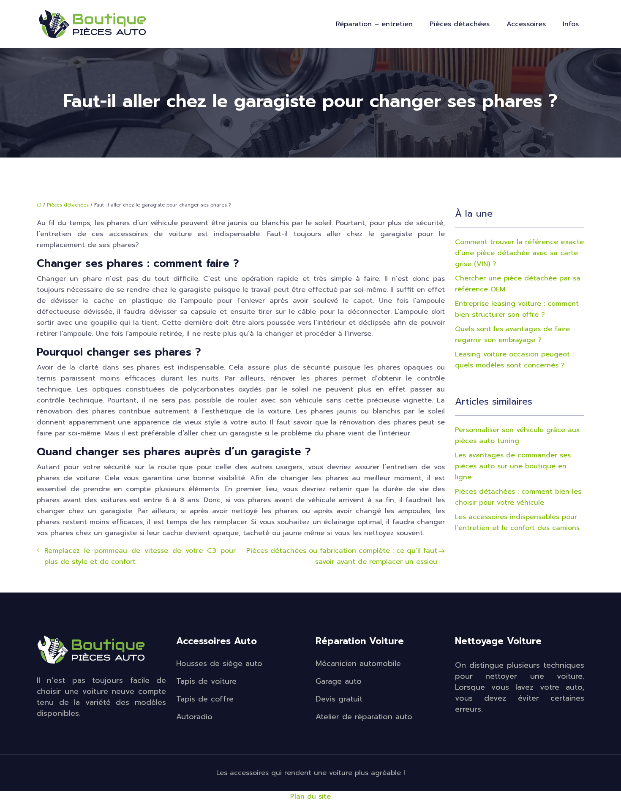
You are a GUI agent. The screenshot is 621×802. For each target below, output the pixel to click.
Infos (571, 24)
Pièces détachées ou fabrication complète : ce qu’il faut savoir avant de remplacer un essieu (341, 556)
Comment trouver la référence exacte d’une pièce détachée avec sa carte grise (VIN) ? (519, 253)
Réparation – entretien (374, 24)
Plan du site (310, 796)
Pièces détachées (460, 24)
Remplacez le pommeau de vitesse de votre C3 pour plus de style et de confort (140, 556)
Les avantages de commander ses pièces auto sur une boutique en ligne (513, 466)
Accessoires (526, 24)
